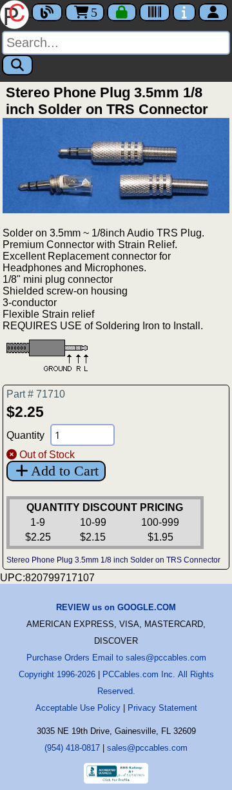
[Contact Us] (184, 12)
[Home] (16, 13)
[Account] (213, 12)
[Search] (17, 65)
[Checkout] (122, 12)
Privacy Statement (162, 708)
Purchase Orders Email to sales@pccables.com (116, 657)
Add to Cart (65, 471)
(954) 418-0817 (72, 748)
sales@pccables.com (147, 748)
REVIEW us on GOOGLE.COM (116, 607)
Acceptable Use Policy (78, 708)
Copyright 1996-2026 (57, 674)
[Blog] (47, 12)
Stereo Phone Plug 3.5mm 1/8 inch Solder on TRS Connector (113, 559)
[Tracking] (154, 12)
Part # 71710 (35, 394)
